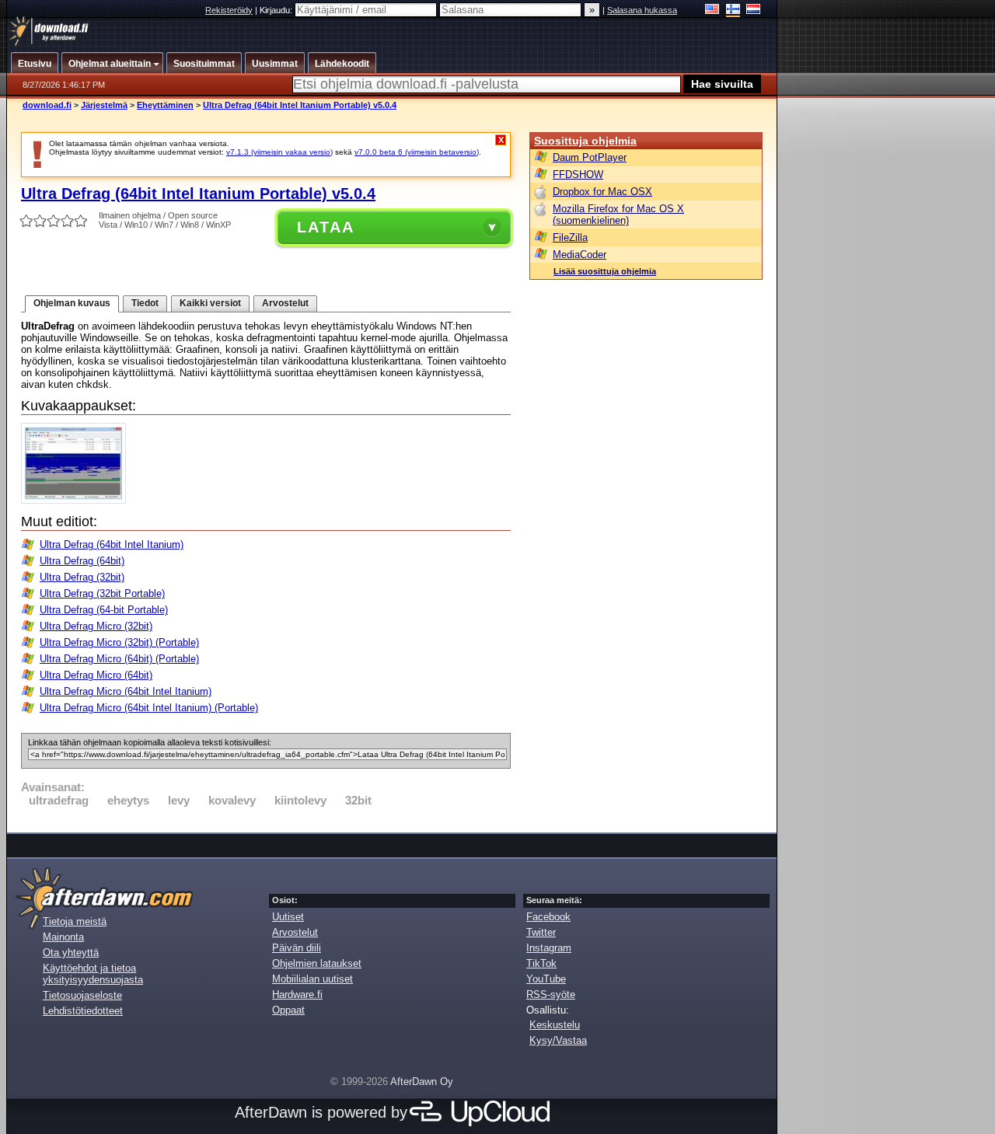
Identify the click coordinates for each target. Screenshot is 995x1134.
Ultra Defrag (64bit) (82, 561)
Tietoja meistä (74, 921)
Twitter (541, 932)
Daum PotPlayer (590, 157)
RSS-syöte (550, 994)
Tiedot (145, 303)
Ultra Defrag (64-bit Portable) (104, 610)
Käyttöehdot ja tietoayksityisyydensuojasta (93, 974)
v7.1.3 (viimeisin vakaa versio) (279, 152)
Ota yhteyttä (71, 952)
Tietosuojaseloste (82, 995)
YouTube (546, 979)
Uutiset (288, 917)
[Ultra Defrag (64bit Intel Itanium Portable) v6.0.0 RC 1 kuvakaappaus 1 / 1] (77, 500)
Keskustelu (554, 1025)
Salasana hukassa (642, 10)
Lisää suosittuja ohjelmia (604, 271)
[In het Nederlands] (753, 10)
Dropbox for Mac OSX (602, 191)
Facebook (548, 917)
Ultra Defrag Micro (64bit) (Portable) (119, 659)
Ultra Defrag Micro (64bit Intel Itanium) (125, 691)
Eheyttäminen (165, 105)
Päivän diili (296, 948)
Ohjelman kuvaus (71, 303)
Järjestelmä (104, 105)
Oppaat (288, 1010)
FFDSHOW (578, 174)
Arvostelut (285, 303)
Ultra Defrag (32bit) (82, 577)
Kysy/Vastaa (558, 1040)
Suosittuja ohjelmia (585, 140)
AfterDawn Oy (421, 1081)
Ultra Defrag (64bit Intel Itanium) (111, 544)
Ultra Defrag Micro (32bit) (96, 626)
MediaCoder (579, 254)
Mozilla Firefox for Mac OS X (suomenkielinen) (618, 214)
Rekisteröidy (229, 10)
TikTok (541, 963)
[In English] (712, 10)
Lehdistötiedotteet (83, 1011)
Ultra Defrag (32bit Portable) (102, 593)
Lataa (325, 227)
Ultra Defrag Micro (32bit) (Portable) (119, 642)
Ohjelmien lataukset (316, 963)
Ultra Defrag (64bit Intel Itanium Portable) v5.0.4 (299, 105)
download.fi (47, 105)
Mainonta (63, 937)
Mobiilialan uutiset (312, 979)
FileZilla (570, 237)
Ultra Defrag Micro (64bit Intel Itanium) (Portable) (149, 708)
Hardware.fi (297, 994)
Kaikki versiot (210, 303)
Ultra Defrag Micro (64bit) (96, 675)
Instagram (548, 948)
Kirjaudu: (277, 10)
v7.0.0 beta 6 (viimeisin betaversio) (416, 152)
